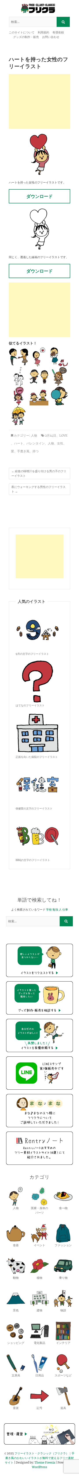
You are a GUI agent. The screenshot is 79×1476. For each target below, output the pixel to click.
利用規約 (43, 32)
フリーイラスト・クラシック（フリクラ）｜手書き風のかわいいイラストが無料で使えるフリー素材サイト (40, 1458)
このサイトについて (21, 32)
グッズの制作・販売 (26, 37)
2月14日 (50, 435)
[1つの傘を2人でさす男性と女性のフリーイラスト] (19, 415)
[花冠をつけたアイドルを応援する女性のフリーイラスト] (19, 396)
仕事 (65, 909)
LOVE (63, 435)
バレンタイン (35, 443)
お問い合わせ (50, 37)
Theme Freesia (44, 1462)
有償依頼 (58, 32)
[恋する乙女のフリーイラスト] (39, 357)
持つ (35, 451)
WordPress (39, 1467)
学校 (49, 909)
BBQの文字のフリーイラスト (33, 860)
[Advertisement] (39, 101)
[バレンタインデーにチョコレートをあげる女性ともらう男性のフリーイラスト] (19, 357)
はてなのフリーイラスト (30, 705)
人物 (34, 435)
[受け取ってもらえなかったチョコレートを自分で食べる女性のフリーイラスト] (59, 357)
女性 (60, 443)
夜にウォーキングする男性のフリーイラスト (38, 489)
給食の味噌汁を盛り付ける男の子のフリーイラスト (38, 473)
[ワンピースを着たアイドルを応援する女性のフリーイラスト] (59, 376)
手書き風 (23, 451)
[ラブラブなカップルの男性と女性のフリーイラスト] (19, 376)
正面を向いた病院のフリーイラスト (37, 757)
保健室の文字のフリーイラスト (34, 808)
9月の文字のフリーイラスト (32, 653)
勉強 (55, 909)
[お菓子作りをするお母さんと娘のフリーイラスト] (39, 396)
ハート (18, 443)
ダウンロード (39, 196)
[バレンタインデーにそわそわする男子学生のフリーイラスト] (39, 376)
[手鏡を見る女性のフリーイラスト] (59, 396)
